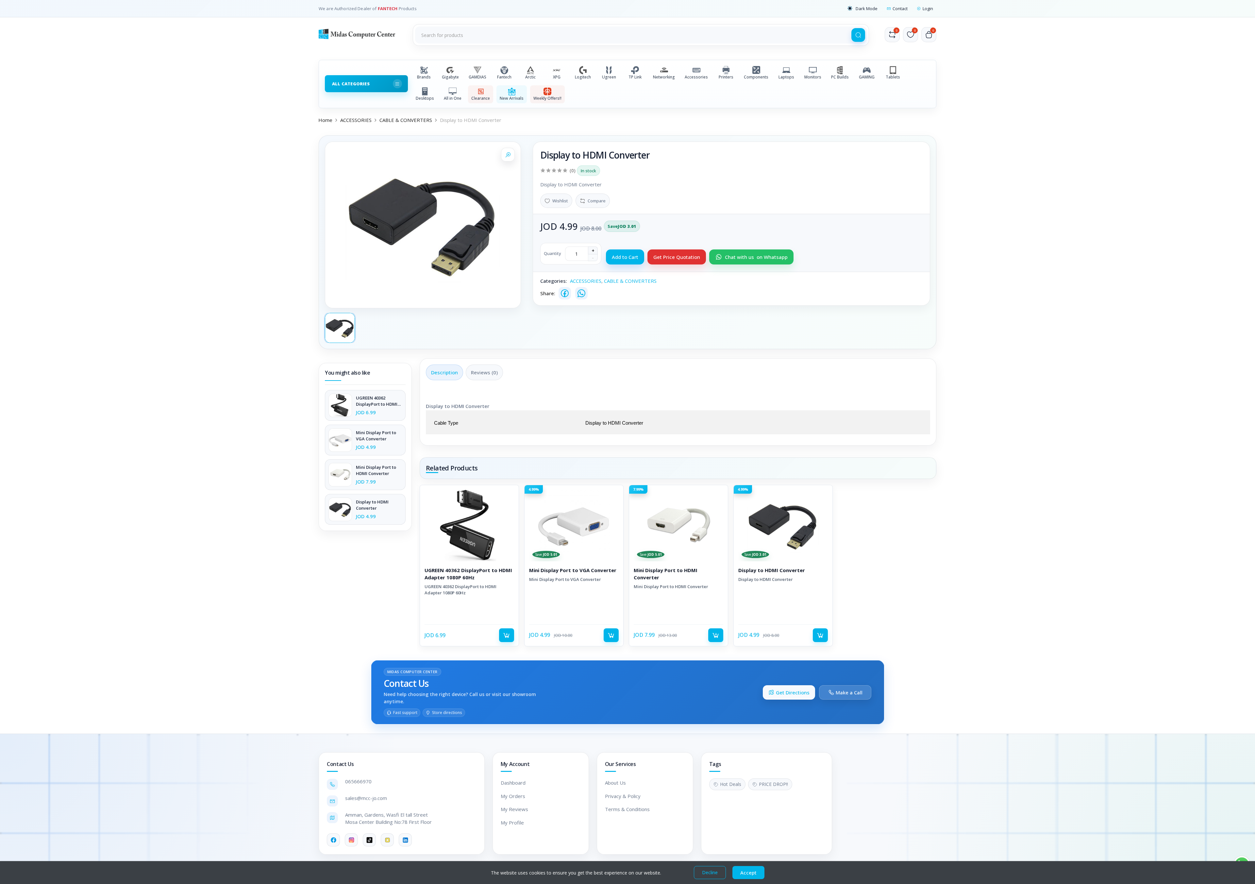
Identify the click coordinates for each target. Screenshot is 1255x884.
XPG (557, 77)
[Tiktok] (369, 839)
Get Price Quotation (676, 257)
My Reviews (514, 809)
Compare (597, 201)
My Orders (513, 796)
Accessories (696, 77)
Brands (424, 77)
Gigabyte (450, 77)
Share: (547, 293)
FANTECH (388, 8)
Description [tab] (444, 372)
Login (928, 8)
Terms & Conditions (627, 809)
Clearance (480, 98)
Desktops (425, 98)
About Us (615, 782)
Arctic (530, 77)
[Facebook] (565, 293)
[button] (862, 8)
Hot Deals (730, 784)
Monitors (812, 77)
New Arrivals (512, 98)
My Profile (512, 822)
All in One (452, 98)
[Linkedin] (405, 839)
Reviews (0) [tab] (484, 372)
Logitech (583, 77)
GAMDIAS (477, 77)
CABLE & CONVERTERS (405, 120)
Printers (726, 77)
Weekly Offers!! (547, 98)
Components (756, 77)
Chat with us (756, 257)
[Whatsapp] (581, 293)
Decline (710, 872)
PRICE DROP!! (773, 784)
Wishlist (560, 201)
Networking (664, 77)
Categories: (553, 281)
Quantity (552, 253)
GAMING (867, 77)
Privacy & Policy (623, 796)
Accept (748, 872)
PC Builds (840, 77)
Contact (900, 8)
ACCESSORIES (356, 120)
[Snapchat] (387, 839)
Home (325, 120)
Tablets (893, 77)
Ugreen (609, 77)
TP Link (635, 77)
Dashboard (513, 782)
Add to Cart (625, 257)
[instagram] (351, 839)
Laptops (786, 77)
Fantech (504, 77)
